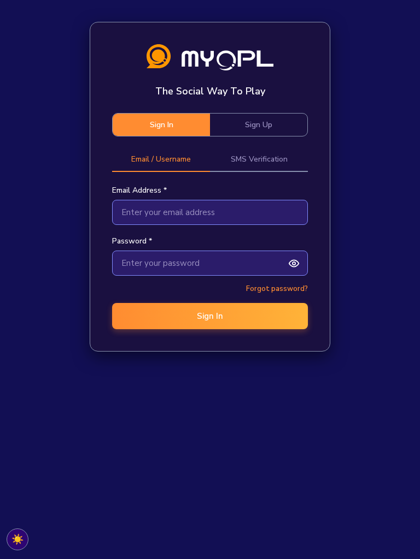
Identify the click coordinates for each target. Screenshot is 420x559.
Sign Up (258, 125)
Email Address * (139, 190)
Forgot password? (277, 289)
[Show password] (294, 263)
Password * (132, 241)
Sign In (161, 125)
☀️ (17, 539)
